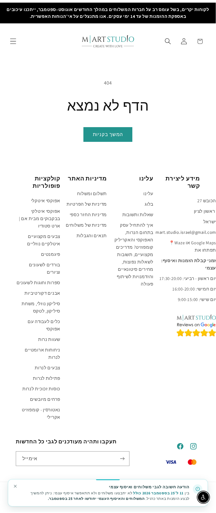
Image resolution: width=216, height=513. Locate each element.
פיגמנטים (50, 254)
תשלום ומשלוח (92, 193)
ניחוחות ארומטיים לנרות (42, 353)
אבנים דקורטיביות (42, 293)
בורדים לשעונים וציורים (44, 268)
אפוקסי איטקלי (45, 201)
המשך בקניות (108, 134)
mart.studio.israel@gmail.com (185, 232)
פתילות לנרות (46, 378)
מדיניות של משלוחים (86, 225)
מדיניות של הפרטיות (87, 204)
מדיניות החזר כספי (88, 214)
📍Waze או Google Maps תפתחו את (192, 246)
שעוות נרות (49, 339)
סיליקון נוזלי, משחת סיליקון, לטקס (41, 307)
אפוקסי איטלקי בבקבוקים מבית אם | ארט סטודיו (39, 218)
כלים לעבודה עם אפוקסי (44, 325)
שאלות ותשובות (137, 214)
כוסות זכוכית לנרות (41, 389)
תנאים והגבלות (92, 236)
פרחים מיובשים (45, 399)
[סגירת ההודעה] (15, 486)
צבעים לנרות (47, 368)
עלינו (148, 193)
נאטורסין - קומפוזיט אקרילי (41, 413)
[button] (13, 41)
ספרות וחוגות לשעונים (38, 283)
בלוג (149, 204)
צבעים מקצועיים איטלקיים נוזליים (43, 240)
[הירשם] (122, 458)
